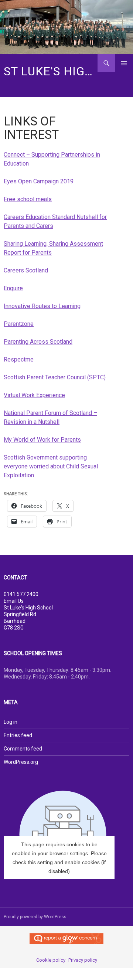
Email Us (14, 601)
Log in (10, 722)
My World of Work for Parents (42, 439)
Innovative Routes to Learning (42, 306)
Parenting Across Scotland (38, 341)
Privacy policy (82, 960)
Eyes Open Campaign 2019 (39, 181)
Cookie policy (50, 960)
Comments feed (23, 749)
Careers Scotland (26, 270)
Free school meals (28, 199)
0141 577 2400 (21, 594)
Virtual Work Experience (34, 395)
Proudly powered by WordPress (35, 916)
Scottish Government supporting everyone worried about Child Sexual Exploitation (51, 466)
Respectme (19, 359)
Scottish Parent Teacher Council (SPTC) (55, 377)
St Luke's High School (51, 71)
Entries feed (18, 735)
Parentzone (19, 323)
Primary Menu (124, 63)
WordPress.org (21, 762)
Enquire (13, 288)
